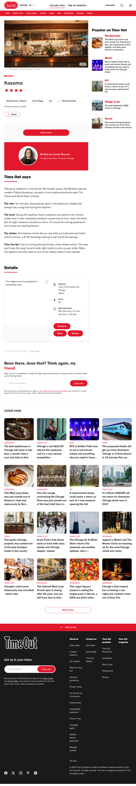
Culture (43, 13)
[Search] (122, 5)
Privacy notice (76, 687)
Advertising (91, 652)
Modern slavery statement (74, 738)
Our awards (75, 662)
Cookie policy (75, 703)
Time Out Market (90, 660)
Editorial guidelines (74, 679)
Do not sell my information (76, 695)
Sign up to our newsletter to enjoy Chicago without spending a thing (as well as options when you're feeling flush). (45, 375)
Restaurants (107, 671)
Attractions (69, 13)
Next (84, 43)
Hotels (90, 13)
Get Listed (90, 646)
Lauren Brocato (61, 154)
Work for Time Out (76, 669)
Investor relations (73, 653)
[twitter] (13, 773)
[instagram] (20, 773)
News (7, 13)
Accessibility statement (75, 711)
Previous (8, 43)
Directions (62, 326)
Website (75, 334)
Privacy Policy (62, 391)
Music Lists (107, 665)
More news (68, 610)
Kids (59, 13)
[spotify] (35, 773)
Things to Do (18, 13)
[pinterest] (28, 773)
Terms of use (75, 719)
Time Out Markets (77, 6)
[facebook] (5, 773)
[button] (47, 282)
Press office (75, 646)
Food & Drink (31, 13)
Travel (51, 13)
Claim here (34, 351)
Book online (46, 133)
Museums (80, 13)
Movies (105, 677)
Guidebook (107, 658)
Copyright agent (74, 727)
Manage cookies (73, 749)
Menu (60, 334)
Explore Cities (57, 6)
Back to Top (70, 627)
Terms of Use (48, 391)
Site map (73, 761)
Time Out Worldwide (107, 650)
